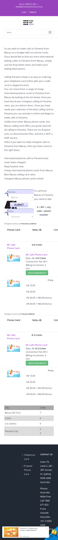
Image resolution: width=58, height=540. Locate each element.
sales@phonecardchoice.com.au (29, 6)
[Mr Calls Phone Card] (13, 254)
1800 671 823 (30, 4)
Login (24, 12)
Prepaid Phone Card (28, 470)
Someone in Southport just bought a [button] (28, 529)
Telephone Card (29, 457)
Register (33, 12)
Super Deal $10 (31, 530)
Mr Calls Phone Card (36, 254)
